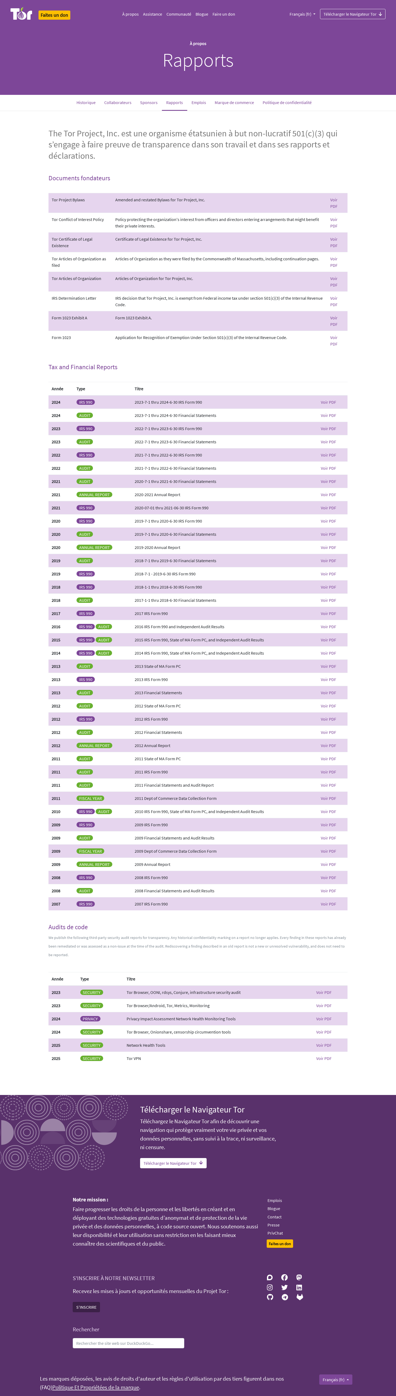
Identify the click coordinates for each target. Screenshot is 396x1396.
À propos (130, 14)
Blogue (202, 14)
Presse (274, 1225)
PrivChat (275, 1233)
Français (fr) (301, 14)
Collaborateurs (117, 102)
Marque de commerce (234, 102)
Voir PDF (328, 402)
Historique (86, 102)
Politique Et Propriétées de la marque (95, 1387)
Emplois (199, 102)
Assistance (152, 14)
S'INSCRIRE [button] (86, 1307)
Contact (275, 1216)
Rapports (176, 102)
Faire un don (224, 14)
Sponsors (149, 102)
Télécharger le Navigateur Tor (350, 14)
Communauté (178, 14)
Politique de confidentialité (287, 102)
